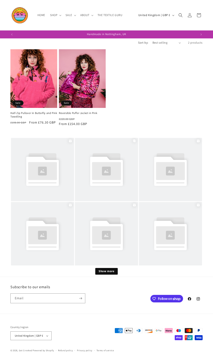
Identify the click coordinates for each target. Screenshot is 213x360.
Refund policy (65, 350)
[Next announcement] (201, 34)
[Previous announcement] (11, 34)
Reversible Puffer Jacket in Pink (78, 113)
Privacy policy (84, 350)
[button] (55, 15)
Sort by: (143, 42)
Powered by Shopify (43, 350)
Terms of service (105, 350)
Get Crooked (25, 350)
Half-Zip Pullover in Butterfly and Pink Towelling (33, 114)
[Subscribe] (80, 298)
